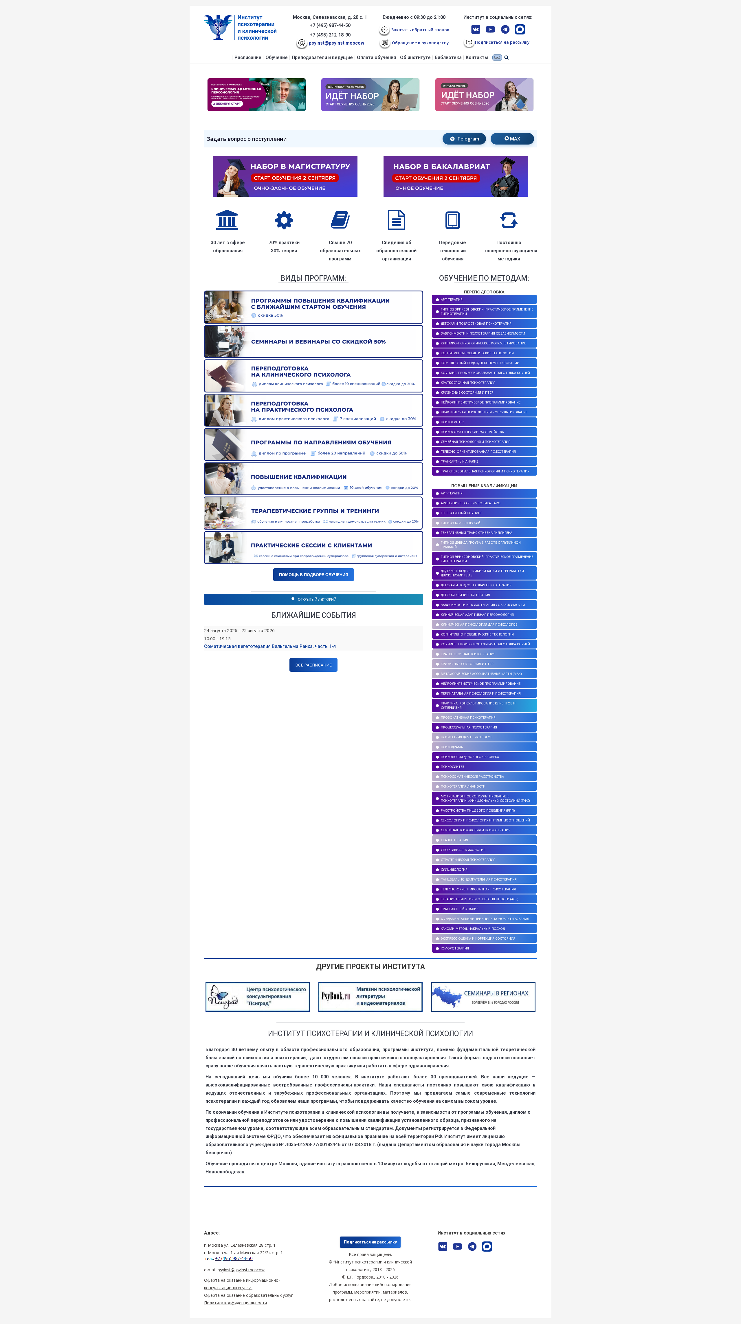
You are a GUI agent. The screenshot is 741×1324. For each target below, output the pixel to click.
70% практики (284, 242)
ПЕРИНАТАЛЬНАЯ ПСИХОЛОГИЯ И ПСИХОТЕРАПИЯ (481, 693)
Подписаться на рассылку (370, 1242)
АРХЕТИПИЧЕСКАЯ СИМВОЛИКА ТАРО (470, 503)
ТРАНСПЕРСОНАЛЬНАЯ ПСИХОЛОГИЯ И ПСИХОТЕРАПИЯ (485, 471)
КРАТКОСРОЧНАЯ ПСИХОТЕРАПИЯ (468, 382)
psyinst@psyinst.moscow (336, 43)
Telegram (468, 139)
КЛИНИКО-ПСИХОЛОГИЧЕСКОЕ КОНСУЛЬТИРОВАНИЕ (483, 343)
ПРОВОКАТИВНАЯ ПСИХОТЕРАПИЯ (468, 717)
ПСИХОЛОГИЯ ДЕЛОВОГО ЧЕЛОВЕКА (470, 757)
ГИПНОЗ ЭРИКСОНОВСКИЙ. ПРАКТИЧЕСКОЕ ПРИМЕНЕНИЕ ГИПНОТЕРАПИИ (487, 311)
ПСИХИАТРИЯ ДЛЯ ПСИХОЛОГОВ (466, 737)
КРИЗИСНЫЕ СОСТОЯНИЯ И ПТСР (467, 392)
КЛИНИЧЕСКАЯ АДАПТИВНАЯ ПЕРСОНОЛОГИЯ (477, 614)
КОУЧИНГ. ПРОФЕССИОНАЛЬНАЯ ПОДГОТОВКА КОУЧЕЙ (485, 372)
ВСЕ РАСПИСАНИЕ (313, 665)
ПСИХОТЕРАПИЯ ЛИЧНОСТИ (463, 786)
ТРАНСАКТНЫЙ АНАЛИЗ (459, 461)
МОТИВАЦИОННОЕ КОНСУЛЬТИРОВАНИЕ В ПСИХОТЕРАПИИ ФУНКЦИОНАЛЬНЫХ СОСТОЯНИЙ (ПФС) (485, 798)
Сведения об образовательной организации (396, 251)
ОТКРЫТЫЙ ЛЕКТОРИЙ (316, 599)
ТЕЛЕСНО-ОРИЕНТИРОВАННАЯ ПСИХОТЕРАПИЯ (478, 451)
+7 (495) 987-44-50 (330, 25)
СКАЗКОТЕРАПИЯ (454, 840)
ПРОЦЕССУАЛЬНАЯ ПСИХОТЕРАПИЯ (469, 727)
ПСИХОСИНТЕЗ (452, 422)
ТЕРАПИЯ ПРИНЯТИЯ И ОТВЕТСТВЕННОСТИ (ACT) (479, 899)
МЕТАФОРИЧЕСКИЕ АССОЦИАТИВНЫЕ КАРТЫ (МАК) (481, 673)
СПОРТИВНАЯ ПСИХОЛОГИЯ (463, 850)
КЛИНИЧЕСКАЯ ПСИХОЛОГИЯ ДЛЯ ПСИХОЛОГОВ (479, 624)
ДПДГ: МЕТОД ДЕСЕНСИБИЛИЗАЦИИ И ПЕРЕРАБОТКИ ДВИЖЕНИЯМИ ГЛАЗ (482, 573)
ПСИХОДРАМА (452, 747)
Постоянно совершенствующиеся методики (511, 251)
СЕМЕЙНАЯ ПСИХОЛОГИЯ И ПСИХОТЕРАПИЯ (475, 441)
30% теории (284, 250)
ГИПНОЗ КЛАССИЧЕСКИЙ (460, 523)
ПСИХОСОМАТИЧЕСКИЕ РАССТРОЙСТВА (472, 432)
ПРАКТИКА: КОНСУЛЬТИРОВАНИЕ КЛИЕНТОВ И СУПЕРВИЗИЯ (478, 705)
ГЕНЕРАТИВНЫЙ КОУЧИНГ (461, 513)
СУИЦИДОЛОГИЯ (454, 869)
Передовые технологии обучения (452, 251)
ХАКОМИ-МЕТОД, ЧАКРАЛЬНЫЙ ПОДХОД (473, 928)
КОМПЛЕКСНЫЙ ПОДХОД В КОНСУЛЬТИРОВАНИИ (480, 363)
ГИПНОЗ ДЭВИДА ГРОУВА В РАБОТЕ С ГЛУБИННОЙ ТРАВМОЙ (481, 544)
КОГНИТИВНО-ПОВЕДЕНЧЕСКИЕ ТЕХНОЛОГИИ (477, 353)
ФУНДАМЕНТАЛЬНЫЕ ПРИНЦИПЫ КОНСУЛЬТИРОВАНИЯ (485, 918)
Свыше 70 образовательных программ (340, 251)
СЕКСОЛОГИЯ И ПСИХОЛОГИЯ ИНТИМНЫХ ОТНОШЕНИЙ (485, 820)
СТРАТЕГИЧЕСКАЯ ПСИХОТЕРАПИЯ (468, 859)
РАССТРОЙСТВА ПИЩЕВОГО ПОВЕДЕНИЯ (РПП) (478, 810)
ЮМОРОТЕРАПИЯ (455, 948)
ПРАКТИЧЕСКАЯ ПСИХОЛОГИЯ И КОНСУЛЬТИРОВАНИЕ (484, 412)
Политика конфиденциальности (235, 1302)
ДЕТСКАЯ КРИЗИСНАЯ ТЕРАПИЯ (465, 595)
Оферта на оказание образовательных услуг (248, 1295)
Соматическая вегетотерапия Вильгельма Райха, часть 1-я (270, 646)
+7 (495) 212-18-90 (330, 35)
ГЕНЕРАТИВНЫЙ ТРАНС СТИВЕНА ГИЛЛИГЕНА (476, 532)
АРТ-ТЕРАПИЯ (452, 299)
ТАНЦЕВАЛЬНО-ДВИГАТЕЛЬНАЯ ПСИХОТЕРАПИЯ (479, 879)
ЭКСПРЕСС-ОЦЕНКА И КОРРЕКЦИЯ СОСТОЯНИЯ (478, 938)
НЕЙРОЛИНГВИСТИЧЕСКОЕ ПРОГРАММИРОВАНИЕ (480, 402)
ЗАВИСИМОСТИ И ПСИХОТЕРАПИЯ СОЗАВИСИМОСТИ (483, 333)
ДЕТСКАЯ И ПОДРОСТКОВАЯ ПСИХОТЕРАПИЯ (476, 323)
